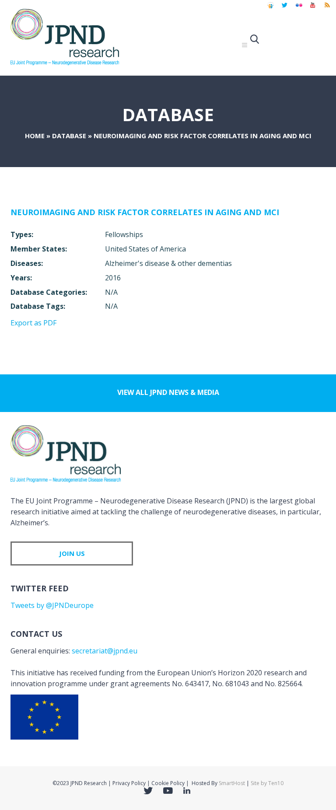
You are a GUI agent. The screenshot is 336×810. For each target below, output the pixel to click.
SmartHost (232, 783)
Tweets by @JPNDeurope (52, 605)
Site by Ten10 (267, 783)
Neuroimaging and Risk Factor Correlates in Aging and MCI (144, 212)
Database (69, 135)
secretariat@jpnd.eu (104, 651)
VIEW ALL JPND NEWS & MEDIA (168, 392)
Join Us (72, 553)
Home (35, 135)
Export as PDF (33, 323)
